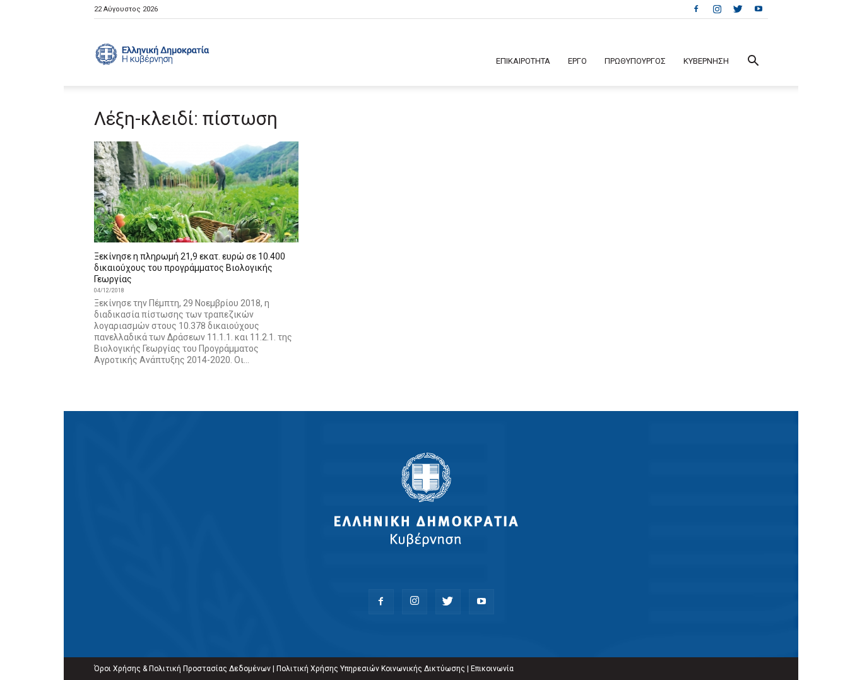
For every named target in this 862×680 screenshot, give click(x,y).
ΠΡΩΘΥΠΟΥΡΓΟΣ (635, 61)
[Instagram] (716, 9)
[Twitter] (737, 9)
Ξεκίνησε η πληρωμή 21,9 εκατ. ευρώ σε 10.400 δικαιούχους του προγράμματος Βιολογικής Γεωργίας (189, 267)
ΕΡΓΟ (577, 61)
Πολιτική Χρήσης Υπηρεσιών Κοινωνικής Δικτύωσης (370, 668)
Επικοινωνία (492, 668)
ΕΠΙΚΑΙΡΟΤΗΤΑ (523, 61)
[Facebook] (696, 9)
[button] (753, 62)
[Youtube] (758, 9)
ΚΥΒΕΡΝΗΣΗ (706, 61)
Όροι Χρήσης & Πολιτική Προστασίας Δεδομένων (182, 668)
